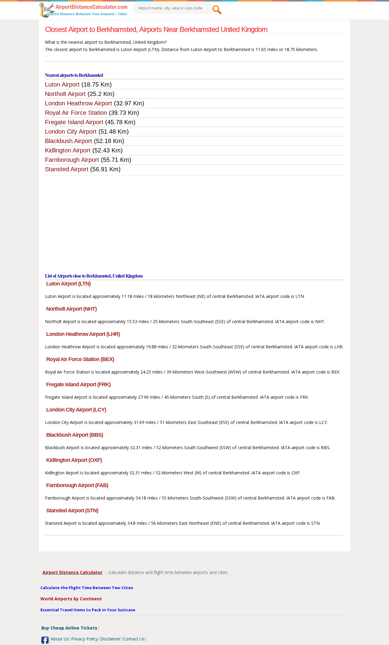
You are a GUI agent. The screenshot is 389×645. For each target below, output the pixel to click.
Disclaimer (110, 639)
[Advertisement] (194, 221)
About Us (60, 639)
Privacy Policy (84, 639)
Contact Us (134, 639)
